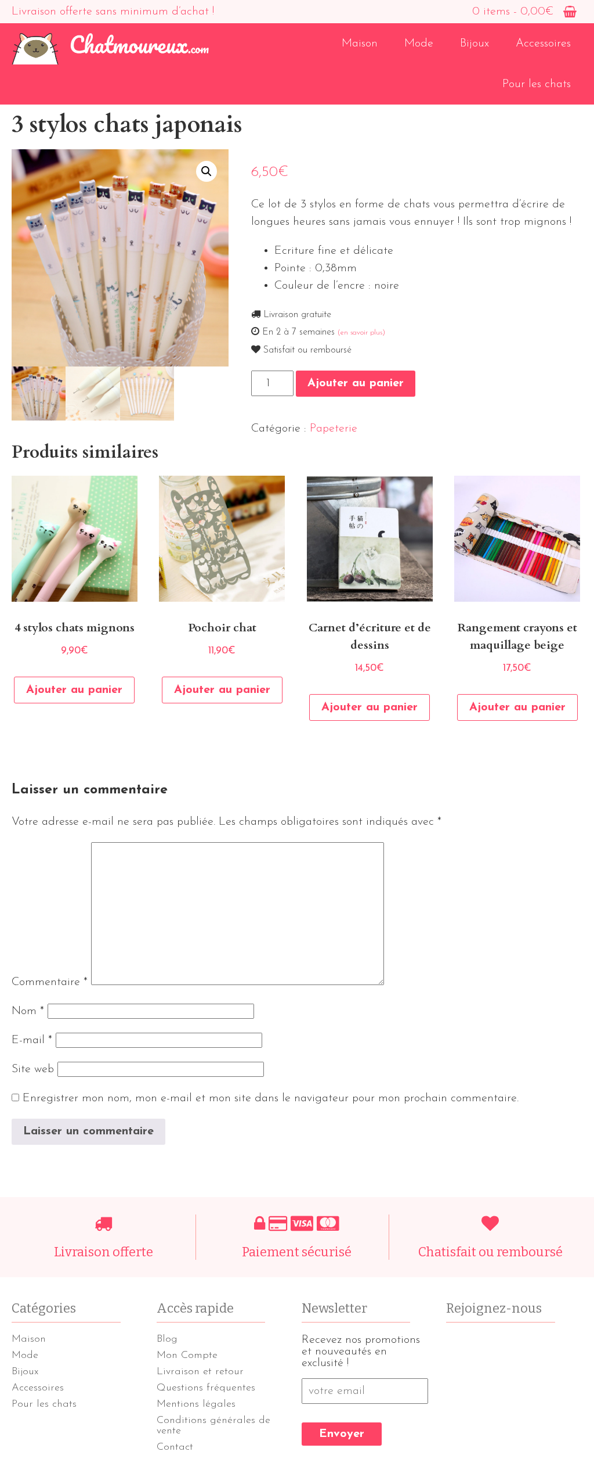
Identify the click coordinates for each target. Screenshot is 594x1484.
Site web (33, 1069)
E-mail (32, 1040)
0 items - (512, 11)
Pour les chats (536, 84)
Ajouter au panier (355, 383)
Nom (28, 1011)
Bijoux (474, 43)
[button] (206, 171)
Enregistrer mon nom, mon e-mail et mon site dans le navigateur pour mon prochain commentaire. (271, 1098)
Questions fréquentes (206, 1388)
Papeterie (333, 428)
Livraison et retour (200, 1372)
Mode (418, 43)
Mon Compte (187, 1355)
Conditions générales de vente (213, 1425)
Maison (360, 43)
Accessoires (543, 43)
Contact (175, 1447)
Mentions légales (196, 1404)
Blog (167, 1339)
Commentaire (50, 982)
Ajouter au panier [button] (74, 690)
